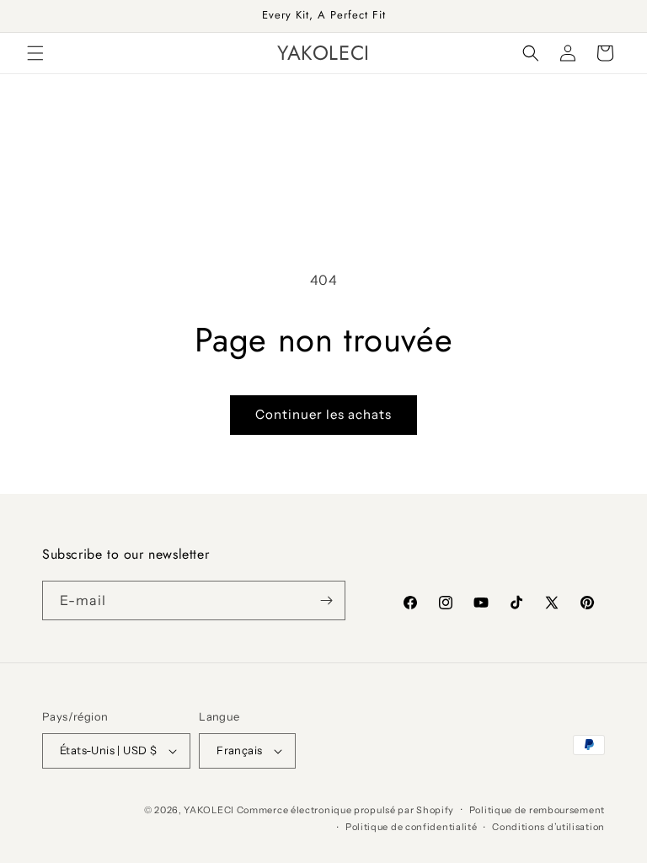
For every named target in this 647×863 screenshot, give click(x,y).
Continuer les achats (323, 414)
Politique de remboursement (537, 810)
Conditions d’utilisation (548, 827)
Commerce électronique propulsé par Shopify (345, 810)
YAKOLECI (209, 810)
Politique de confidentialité (411, 827)
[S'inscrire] (326, 600)
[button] (35, 53)
